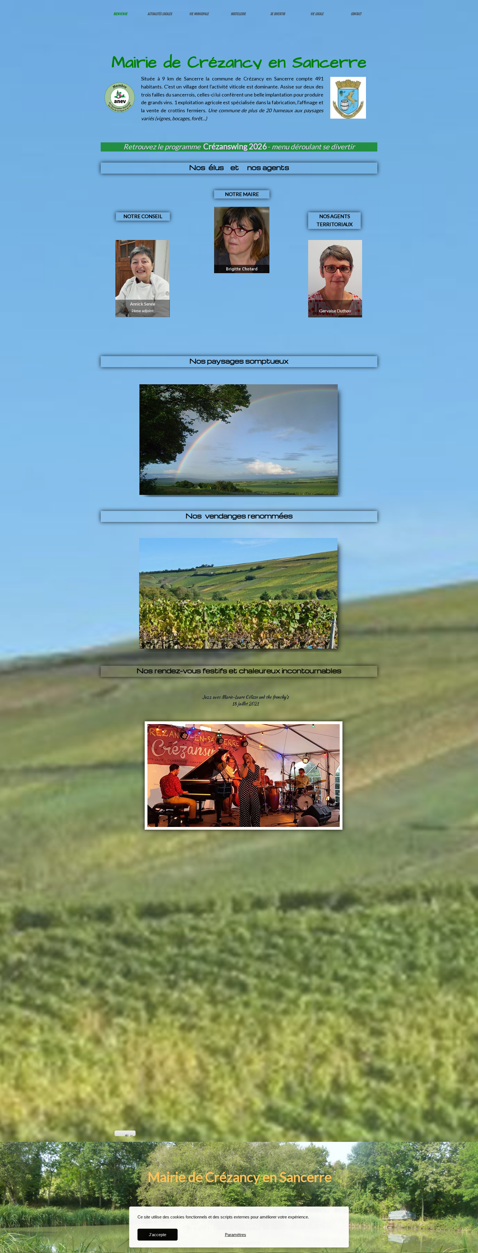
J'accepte (157, 1234)
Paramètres (235, 1234)
